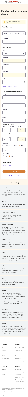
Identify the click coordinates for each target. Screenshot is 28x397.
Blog (3, 347)
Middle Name (5, 64)
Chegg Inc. (4, 350)
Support (3, 355)
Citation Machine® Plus (20, 347)
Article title (5, 38)
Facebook (4, 369)
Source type (5, 30)
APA (16, 353)
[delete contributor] (25, 81)
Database (4, 109)
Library (4, 94)
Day (3, 126)
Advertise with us (5, 358)
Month (12, 126)
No (12, 156)
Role (3, 50)
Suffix (3, 78)
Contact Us (4, 353)
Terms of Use (18, 369)
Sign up (19, 2)
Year (19, 126)
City (3, 102)
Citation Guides (18, 350)
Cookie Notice (18, 374)
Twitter (3, 372)
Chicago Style (18, 358)
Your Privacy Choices (19, 377)
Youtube (3, 374)
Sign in (24, 2)
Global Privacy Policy (19, 372)
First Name (5, 57)
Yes (6, 156)
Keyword (7, 145)
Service (4, 117)
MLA (16, 355)
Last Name (5, 71)
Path (15, 145)
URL (22, 145)
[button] (14, 33)
